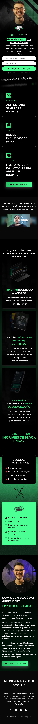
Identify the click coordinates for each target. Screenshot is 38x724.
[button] (8, 220)
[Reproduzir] (19, 220)
